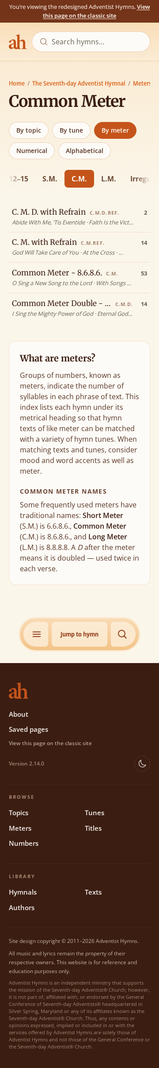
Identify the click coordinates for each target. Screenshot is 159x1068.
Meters (142, 83)
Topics (18, 812)
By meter (115, 130)
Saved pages (28, 729)
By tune (71, 130)
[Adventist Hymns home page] (17, 42)
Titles (93, 828)
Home (17, 83)
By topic (28, 130)
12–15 (18, 179)
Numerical (31, 150)
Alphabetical (84, 150)
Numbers (23, 843)
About (18, 714)
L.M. (108, 179)
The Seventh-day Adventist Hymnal (78, 83)
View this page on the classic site (96, 11)
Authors (21, 907)
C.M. (79, 179)
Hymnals (23, 891)
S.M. (49, 179)
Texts (93, 891)
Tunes (94, 812)
